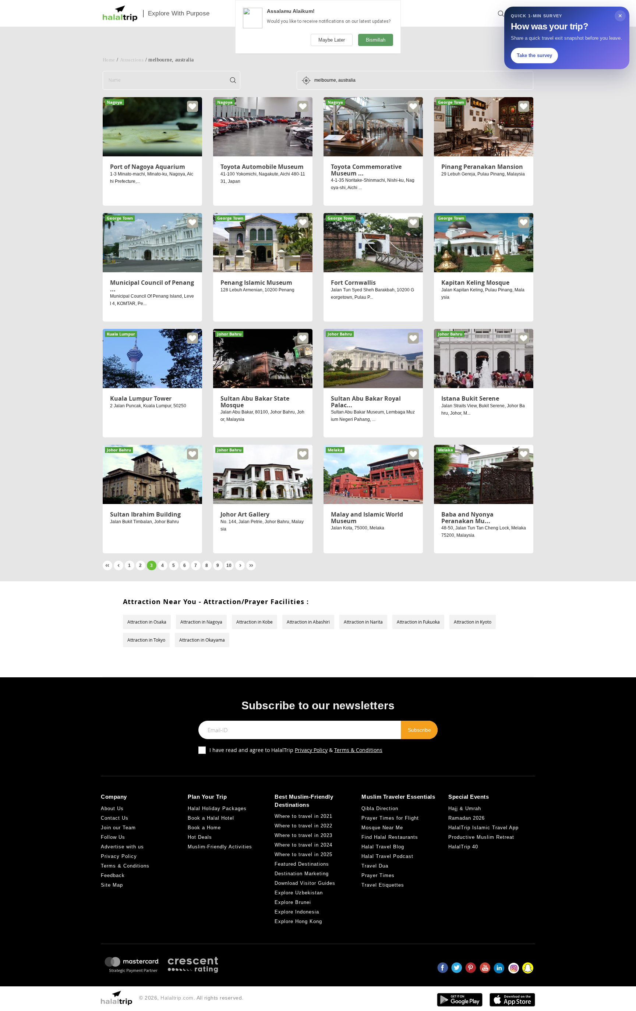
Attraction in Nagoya (201, 622)
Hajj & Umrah (464, 808)
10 (229, 565)
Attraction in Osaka (146, 622)
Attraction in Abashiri (308, 622)
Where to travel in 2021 (303, 816)
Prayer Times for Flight (390, 818)
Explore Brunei (293, 902)
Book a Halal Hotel (211, 818)
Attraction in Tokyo (146, 640)
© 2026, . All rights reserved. (191, 998)
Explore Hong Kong (298, 921)
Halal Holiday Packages (217, 808)
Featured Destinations (302, 864)
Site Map (112, 885)
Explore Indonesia (297, 912)
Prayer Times (378, 875)
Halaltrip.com (177, 998)
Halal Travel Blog (382, 846)
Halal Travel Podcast (387, 856)
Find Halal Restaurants (389, 837)
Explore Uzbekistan (299, 892)
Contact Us (114, 818)
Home (109, 60)
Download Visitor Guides (305, 883)
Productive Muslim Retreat (481, 837)
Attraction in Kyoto (472, 622)
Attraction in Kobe (254, 622)
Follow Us (113, 837)
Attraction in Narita (363, 622)
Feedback (113, 875)
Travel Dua (374, 866)
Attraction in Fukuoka (418, 622)
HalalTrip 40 (463, 846)
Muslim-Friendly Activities (220, 846)
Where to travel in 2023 (303, 835)
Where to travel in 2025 (303, 854)
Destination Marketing (302, 873)
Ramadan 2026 (466, 818)
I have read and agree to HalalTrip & (295, 749)
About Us (112, 808)
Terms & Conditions (358, 749)
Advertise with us (122, 846)
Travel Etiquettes (382, 885)
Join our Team (118, 827)
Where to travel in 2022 (303, 826)
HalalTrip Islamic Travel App (483, 827)
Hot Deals (200, 837)
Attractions (132, 60)
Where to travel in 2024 (303, 845)
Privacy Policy (311, 749)
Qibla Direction (379, 808)
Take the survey (534, 55)
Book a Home (204, 827)
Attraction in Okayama (202, 640)
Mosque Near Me (382, 827)
